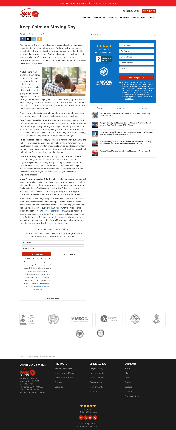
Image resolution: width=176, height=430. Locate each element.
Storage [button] (113, 18)
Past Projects (131, 391)
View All (93, 391)
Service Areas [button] (138, 18)
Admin (25, 34)
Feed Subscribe (70, 254)
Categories (122, 108)
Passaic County (96, 377)
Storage (58, 382)
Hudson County (97, 373)
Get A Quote (136, 77)
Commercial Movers (64, 377)
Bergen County (96, 368)
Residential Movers (63, 368)
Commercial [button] (99, 18)
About (127, 368)
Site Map (94, 423)
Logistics (59, 387)
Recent (100, 108)
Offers (128, 377)
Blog (127, 373)
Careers (128, 387)
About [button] (151, 18)
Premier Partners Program (54, 210)
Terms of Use (41, 286)
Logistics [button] (124, 18)
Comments (52, 299)
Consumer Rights (132, 396)
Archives (145, 108)
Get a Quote (149, 11)
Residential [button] (84, 18)
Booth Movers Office (33, 364)
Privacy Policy (37, 289)
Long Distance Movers (65, 373)
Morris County (96, 387)
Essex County (96, 382)
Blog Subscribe (36, 254)
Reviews (128, 382)
